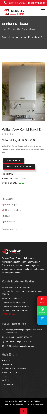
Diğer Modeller (10, 314)
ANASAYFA (6, 360)
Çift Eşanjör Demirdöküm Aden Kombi (15, 310)
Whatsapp (42, 312)
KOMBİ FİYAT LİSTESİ (10, 372)
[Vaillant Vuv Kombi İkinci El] (23, 91)
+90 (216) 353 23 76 (24, 342)
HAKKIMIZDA (7, 364)
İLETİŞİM (5, 380)
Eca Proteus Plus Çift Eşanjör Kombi (15, 306)
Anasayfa (6, 37)
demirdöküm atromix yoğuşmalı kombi (16, 287)
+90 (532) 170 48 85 (24, 337)
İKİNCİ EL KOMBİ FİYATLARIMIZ (14, 368)
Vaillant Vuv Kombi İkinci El (12, 298)
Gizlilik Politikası (8, 384)
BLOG (4, 376)
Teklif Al (42, 322)
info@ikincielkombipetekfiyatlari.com (20, 346)
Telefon (42, 302)
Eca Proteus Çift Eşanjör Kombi (13, 302)
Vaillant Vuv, (19, 229)
